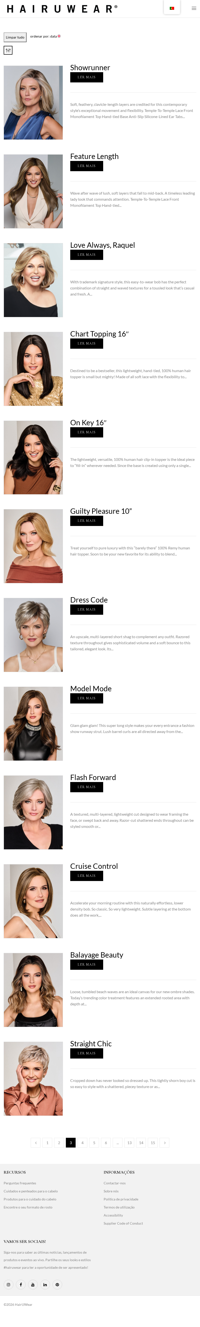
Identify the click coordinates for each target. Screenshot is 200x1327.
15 (153, 1142)
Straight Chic (91, 1043)
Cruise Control (94, 866)
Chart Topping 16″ (99, 333)
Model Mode (91, 688)
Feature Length (94, 156)
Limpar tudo (15, 37)
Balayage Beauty (96, 954)
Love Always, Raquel (102, 244)
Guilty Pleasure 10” (101, 510)
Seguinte (164, 1143)
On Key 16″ (88, 422)
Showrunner (90, 67)
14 (141, 1142)
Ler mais (87, 77)
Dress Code (89, 599)
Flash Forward (93, 777)
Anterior (35, 1143)
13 (129, 1142)
